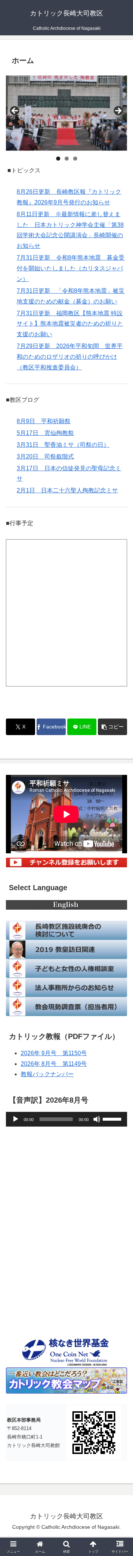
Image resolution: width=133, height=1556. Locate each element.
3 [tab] (75, 159)
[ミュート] (96, 1119)
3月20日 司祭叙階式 (45, 456)
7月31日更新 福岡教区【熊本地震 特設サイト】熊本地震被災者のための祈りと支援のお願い (70, 324)
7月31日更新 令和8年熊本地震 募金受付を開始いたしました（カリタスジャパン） (71, 268)
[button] (112, 727)
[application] (66, 1119)
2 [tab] (67, 159)
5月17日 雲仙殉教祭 (45, 433)
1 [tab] (58, 159)
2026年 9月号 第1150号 (54, 1053)
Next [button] (117, 111)
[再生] (15, 1119)
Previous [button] (15, 111)
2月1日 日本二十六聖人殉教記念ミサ (67, 490)
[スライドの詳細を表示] (66, 113)
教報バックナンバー (47, 1074)
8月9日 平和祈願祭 (44, 421)
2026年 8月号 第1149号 (54, 1064)
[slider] (113, 1118)
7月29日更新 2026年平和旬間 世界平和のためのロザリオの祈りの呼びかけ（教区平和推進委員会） (70, 356)
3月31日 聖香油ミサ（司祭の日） (63, 445)
